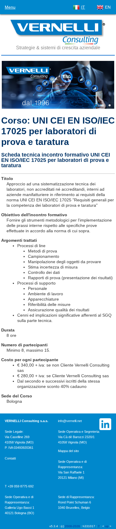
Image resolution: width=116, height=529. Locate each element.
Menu (10, 7)
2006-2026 (72, 526)
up (107, 526)
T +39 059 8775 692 (19, 486)
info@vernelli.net (70, 421)
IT (83, 7)
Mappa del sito (68, 451)
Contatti (10, 458)
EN (108, 7)
